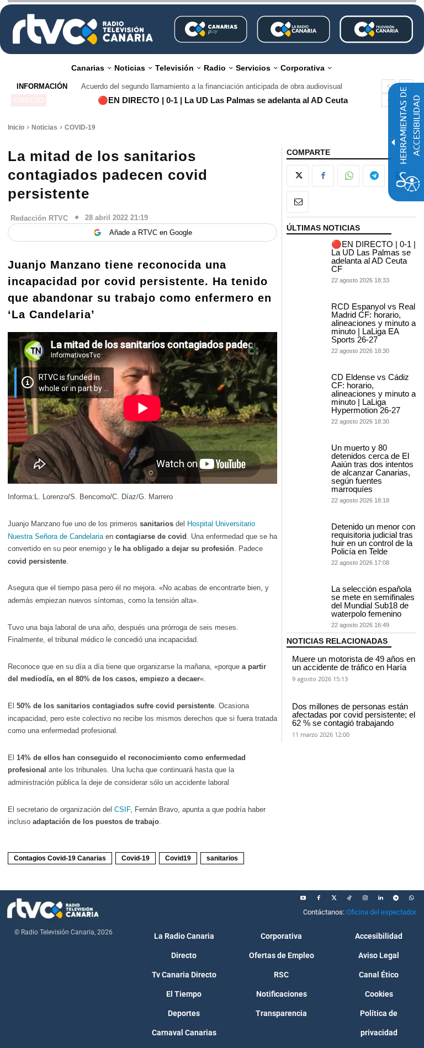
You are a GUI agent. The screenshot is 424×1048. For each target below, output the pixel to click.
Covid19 (178, 858)
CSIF (122, 809)
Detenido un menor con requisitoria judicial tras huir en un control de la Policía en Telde (373, 539)
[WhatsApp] (348, 176)
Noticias (44, 127)
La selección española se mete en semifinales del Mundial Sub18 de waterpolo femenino (373, 601)
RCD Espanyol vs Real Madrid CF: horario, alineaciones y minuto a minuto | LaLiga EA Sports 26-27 (373, 323)
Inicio (16, 127)
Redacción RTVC (39, 218)
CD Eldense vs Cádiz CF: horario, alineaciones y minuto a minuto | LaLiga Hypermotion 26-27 (373, 393)
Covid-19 (135, 858)
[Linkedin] (380, 898)
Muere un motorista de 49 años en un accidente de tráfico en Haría (353, 663)
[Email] (298, 202)
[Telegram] (374, 176)
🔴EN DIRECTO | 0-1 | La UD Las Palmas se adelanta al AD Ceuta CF (373, 256)
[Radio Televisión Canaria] (83, 29)
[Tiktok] (349, 898)
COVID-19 (80, 127)
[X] (298, 176)
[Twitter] (334, 898)
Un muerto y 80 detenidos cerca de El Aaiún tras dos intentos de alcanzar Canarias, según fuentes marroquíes (372, 468)
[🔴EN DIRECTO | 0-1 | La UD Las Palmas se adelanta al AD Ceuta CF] (306, 253)
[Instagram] (365, 898)
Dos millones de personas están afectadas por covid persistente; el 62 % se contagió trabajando (353, 715)
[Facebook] (323, 176)
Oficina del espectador (381, 912)
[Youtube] (303, 898)
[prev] (388, 86)
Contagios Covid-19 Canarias (60, 858)
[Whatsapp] (411, 898)
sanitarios (222, 858)
